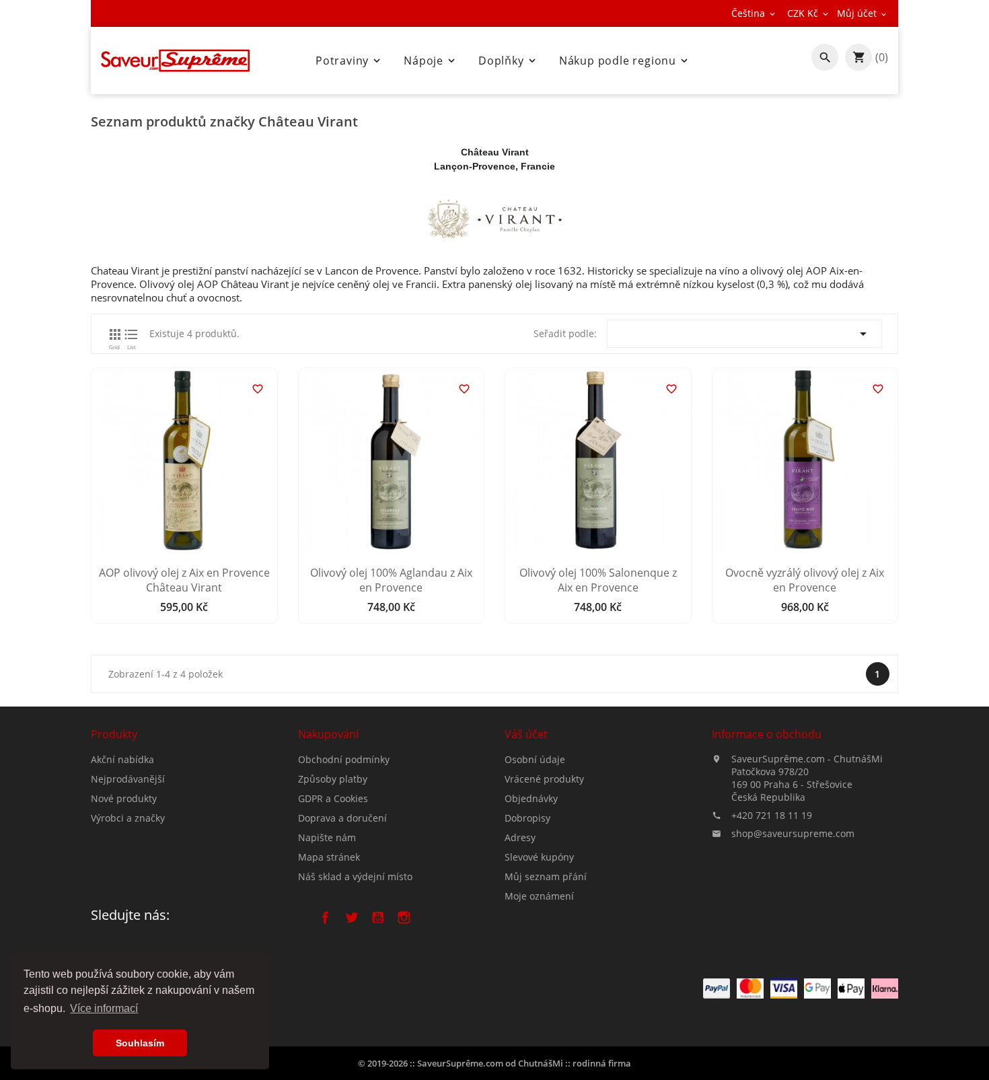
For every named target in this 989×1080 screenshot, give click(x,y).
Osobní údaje (535, 759)
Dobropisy (527, 818)
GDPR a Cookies (333, 798)
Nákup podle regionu (624, 60)
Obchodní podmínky (344, 759)
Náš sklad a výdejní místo (355, 876)
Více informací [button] (104, 1008)
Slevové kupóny (539, 857)
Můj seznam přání (546, 876)
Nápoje (430, 60)
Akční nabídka (122, 759)
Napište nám (327, 837)
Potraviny (349, 60)
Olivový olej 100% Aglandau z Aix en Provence (391, 580)
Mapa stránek (329, 857)
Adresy (520, 837)
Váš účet (526, 734)
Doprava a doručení (342, 818)
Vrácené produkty (544, 778)
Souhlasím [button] (140, 1043)
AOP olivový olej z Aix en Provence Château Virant (184, 580)
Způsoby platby (332, 778)
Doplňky (508, 60)
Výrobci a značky (128, 818)
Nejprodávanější (128, 778)
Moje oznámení (539, 896)
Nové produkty (124, 798)
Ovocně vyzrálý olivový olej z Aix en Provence (804, 580)
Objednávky (531, 798)
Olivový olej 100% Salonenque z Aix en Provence (598, 580)
